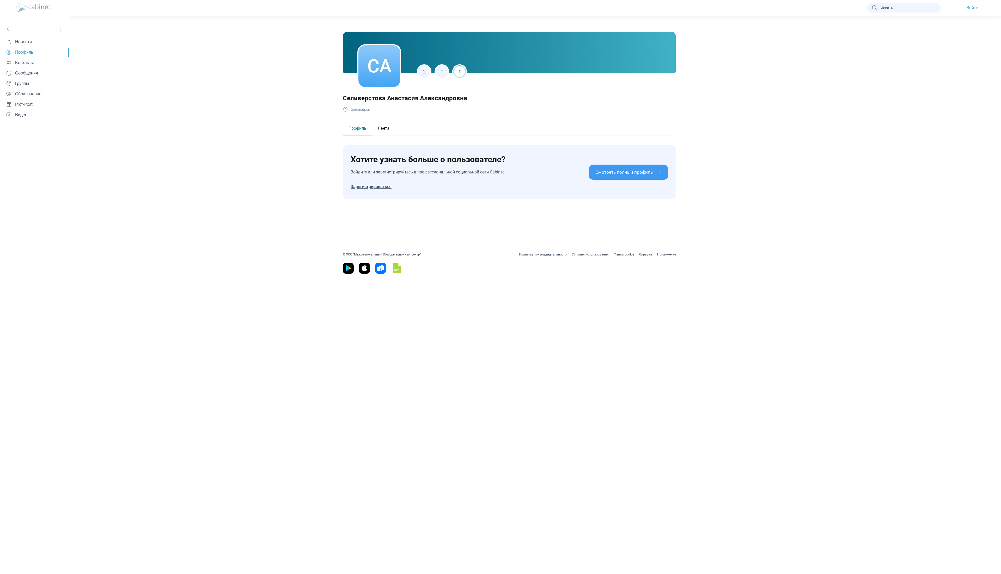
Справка (645, 254)
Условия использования (590, 254)
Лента (383, 128)
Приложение (666, 254)
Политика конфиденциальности (543, 254)
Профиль (357, 128)
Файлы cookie (624, 254)
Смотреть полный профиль (624, 172)
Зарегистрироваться (371, 186)
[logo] (33, 7)
